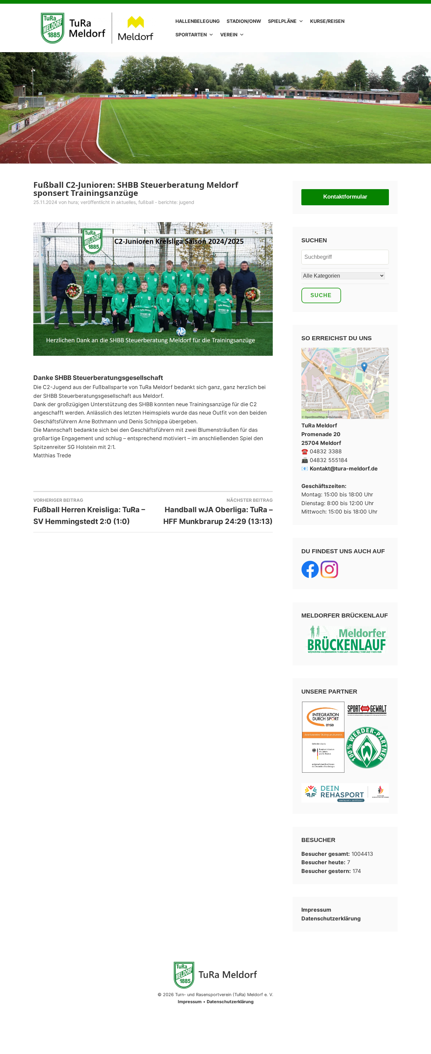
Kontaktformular (345, 197)
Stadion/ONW (244, 21)
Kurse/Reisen (327, 21)
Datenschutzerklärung (331, 918)
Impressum (316, 909)
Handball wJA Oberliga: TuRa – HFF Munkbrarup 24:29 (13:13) (218, 511)
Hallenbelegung (197, 21)
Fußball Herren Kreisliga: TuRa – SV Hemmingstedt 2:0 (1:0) (89, 511)
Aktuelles (126, 202)
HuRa (73, 202)
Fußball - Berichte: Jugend (166, 202)
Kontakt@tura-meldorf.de (344, 468)
